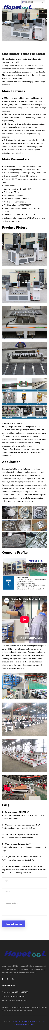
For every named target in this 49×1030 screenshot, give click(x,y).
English (29, 2)
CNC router (13, 649)
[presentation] (7, 24)
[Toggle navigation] (45, 8)
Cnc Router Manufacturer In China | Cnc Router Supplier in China (28, 1023)
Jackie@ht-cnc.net (16, 996)
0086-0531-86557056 (18, 992)
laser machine (25, 649)
